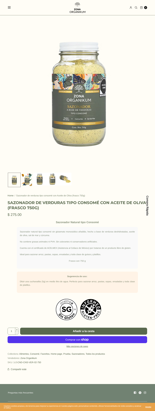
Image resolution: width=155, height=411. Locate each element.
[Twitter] (140, 392)
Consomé (34, 354)
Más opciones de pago (77, 346)
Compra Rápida (147, 205)
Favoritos (45, 354)
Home (10, 195)
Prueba (66, 354)
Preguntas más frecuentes (20, 392)
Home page (56, 354)
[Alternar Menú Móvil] (11, 7)
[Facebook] (135, 392)
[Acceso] (131, 7)
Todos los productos (95, 354)
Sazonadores (78, 354)
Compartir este (18, 369)
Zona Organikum (28, 358)
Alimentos (24, 354)
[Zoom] (77, 94)
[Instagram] (145, 392)
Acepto (148, 407)
